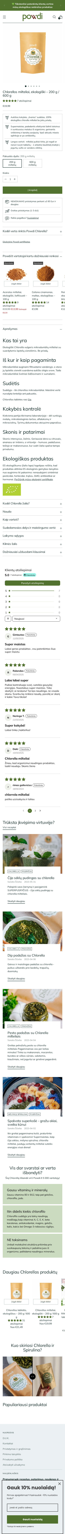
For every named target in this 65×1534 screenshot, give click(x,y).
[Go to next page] (41, 811)
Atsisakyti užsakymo (14, 1464)
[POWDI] (32, 17)
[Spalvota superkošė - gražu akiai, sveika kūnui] (32, 1097)
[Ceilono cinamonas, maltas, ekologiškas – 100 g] (45, 274)
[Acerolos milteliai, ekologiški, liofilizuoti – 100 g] (16, 274)
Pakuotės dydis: (19, 156)
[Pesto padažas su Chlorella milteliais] (32, 1009)
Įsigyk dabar (16, 284)
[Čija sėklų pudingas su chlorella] (32, 854)
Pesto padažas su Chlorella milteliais (28, 1034)
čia (29, 399)
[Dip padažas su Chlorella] (32, 931)
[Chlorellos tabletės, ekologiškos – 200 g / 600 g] (16, 1292)
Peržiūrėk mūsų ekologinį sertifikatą (33, 479)
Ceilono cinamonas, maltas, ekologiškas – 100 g (43, 296)
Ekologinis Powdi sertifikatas (16, 241)
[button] (10, 100)
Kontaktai (8, 1443)
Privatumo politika (12, 1459)
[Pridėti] (5, 179)
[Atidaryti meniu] (4, 17)
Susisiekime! (33, 218)
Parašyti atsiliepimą (32, 583)
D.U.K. (6, 1438)
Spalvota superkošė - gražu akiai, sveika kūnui (32, 1122)
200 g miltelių (12, 163)
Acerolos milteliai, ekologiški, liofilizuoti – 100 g (15, 296)
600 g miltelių (32, 163)
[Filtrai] (8, 619)
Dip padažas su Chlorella (26, 955)
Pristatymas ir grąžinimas (17, 1448)
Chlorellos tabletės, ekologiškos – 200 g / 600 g (16, 1314)
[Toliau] (60, 5)
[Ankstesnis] (4, 5)
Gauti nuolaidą (32, 1519)
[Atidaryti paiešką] (54, 17)
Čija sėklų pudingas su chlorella (31, 878)
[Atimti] (14, 179)
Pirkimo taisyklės (12, 1454)
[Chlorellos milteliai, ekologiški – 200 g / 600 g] (45, 1292)
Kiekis (6, 173)
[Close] (59, 1483)
